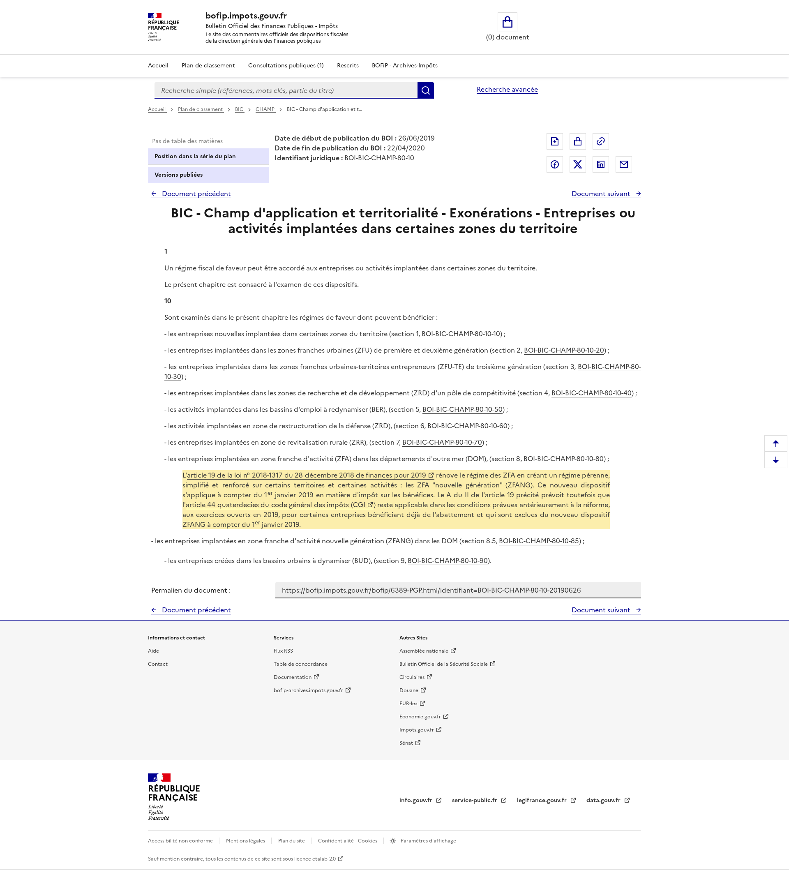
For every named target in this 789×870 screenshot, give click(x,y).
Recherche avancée (507, 89)
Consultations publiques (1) (286, 65)
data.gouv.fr (604, 800)
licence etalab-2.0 (315, 859)
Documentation (292, 677)
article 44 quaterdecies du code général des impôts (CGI (275, 505)
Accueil (158, 65)
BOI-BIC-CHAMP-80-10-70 (442, 442)
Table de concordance (301, 664)
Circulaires (411, 677)
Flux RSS (283, 651)
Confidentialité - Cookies (348, 841)
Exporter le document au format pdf (555, 141)
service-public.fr (475, 800)
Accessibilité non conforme (181, 841)
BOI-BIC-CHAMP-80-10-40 (591, 393)
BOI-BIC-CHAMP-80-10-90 (448, 560)
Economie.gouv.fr (420, 716)
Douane (408, 690)
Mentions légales (246, 841)
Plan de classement (208, 65)
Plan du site (292, 841)
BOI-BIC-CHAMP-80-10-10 (461, 334)
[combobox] (286, 90)
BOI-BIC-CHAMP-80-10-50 (462, 409)
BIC (240, 109)
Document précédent (195, 193)
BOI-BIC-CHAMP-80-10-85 (539, 541)
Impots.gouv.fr (416, 730)
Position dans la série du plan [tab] (195, 156)
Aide (153, 651)
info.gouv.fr (416, 800)
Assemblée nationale (423, 651)
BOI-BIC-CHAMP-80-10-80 (564, 459)
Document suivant (602, 193)
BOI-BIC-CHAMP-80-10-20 (564, 350)
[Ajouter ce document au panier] (578, 141)
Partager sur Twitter (578, 164)
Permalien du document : (191, 590)
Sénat (406, 743)
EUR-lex (408, 703)
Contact (158, 664)
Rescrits (348, 65)
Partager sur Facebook (555, 164)
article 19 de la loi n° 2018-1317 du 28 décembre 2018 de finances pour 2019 (306, 475)
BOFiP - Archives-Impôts (405, 65)
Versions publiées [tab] (179, 175)
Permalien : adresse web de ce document (601, 141)
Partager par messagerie (624, 164)
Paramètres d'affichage (427, 841)
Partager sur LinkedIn (601, 164)
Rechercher (426, 90)
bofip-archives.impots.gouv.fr (308, 690)
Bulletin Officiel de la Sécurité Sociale (443, 664)
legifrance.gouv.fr (542, 800)
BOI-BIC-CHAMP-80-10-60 (467, 426)
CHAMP (266, 109)
